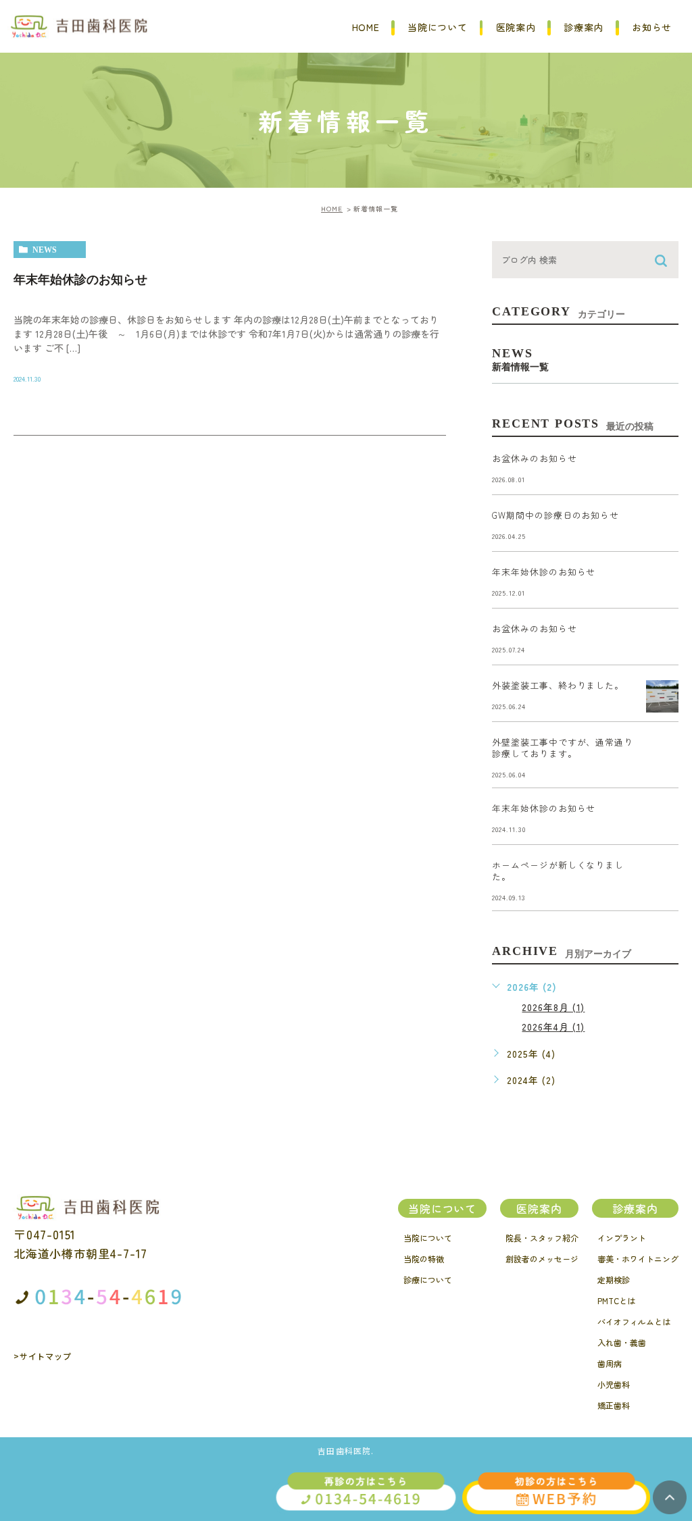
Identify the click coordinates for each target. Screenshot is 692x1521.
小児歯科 (613, 1384)
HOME (366, 27)
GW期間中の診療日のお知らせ (555, 515)
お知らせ (652, 27)
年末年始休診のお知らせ (80, 279)
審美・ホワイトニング (637, 1258)
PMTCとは (616, 1300)
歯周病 (609, 1363)
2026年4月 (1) (553, 1026)
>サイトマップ (43, 1356)
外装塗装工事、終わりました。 (558, 685)
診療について (427, 1279)
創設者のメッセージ (541, 1258)
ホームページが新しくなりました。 (558, 870)
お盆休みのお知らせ (534, 458)
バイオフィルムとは (633, 1321)
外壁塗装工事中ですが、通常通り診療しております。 (562, 748)
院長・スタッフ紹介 (541, 1237)
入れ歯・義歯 (621, 1342)
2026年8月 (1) (553, 1007)
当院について (427, 1237)
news (44, 250)
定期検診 (613, 1279)
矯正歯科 (613, 1405)
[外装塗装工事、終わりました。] (662, 696)
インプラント (621, 1237)
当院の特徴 (423, 1258)
